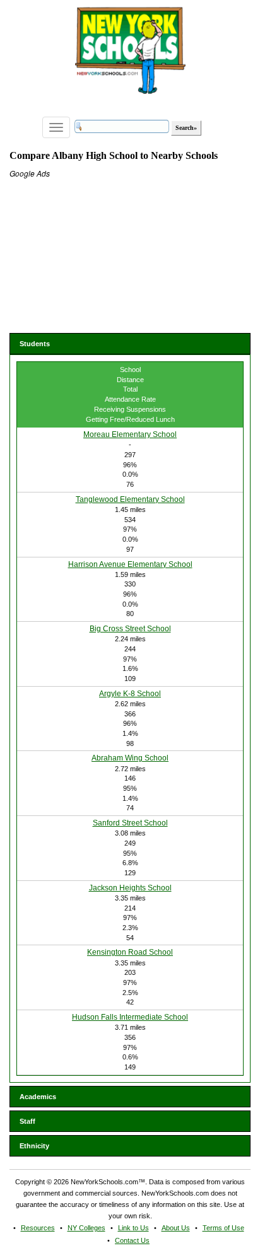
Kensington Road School (130, 952)
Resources (38, 1228)
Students (35, 343)
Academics (38, 1096)
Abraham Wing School (130, 758)
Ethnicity (34, 1146)
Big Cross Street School (130, 628)
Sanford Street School (130, 823)
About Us (176, 1228)
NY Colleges (86, 1228)
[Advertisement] (104, 257)
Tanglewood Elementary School (130, 499)
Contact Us (132, 1240)
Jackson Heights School (130, 887)
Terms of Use (223, 1228)
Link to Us (133, 1228)
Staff (27, 1121)
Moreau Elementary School (130, 434)
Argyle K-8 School (130, 693)
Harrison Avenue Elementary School (130, 564)
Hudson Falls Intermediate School (130, 1017)
